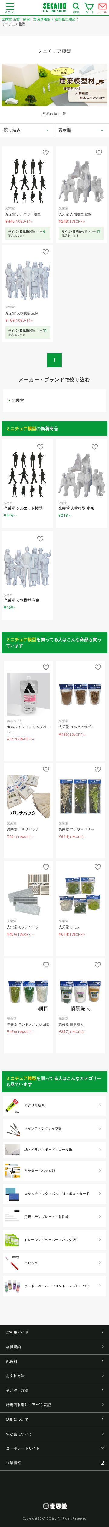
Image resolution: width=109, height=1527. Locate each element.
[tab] (27, 130)
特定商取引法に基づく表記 (28, 1405)
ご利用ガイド (17, 1332)
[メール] (102, 7)
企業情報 (13, 1463)
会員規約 (13, 1347)
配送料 (11, 1361)
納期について (17, 1419)
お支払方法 (15, 1376)
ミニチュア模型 (21, 428)
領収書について (19, 1434)
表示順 (64, 130)
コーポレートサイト (23, 1448)
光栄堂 (18, 400)
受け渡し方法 (17, 1390)
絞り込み (12, 130)
